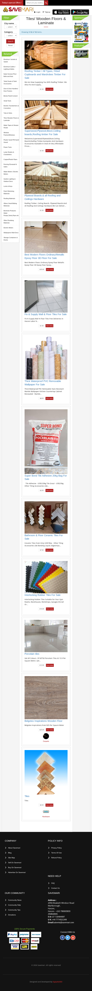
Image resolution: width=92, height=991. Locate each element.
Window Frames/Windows (9, 134)
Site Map (11, 858)
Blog (10, 853)
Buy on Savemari (14, 867)
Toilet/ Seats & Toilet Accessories (10, 83)
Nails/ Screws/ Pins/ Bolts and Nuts (10, 75)
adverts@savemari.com (64, 923)
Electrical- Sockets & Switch (10, 61)
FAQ (53, 883)
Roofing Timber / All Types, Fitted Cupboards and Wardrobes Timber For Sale (45, 74)
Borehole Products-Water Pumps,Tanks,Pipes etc (11, 213)
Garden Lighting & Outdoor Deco (9, 180)
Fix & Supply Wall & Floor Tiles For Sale (46, 314)
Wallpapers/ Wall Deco (11, 233)
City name (9, 23)
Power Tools (8, 147)
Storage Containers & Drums (11, 239)
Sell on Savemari (14, 863)
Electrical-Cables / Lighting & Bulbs (9, 68)
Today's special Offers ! (11, 3)
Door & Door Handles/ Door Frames (11, 90)
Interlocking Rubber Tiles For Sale (42, 595)
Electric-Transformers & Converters (11, 107)
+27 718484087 (58, 917)
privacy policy (56, 848)
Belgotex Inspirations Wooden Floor (43, 721)
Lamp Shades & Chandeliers (9, 153)
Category (8, 32)
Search (10, 41)
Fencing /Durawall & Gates (10, 166)
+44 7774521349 (59, 920)
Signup (47, 12)
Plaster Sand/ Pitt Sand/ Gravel (11, 141)
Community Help (14, 905)
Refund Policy (56, 858)
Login (38, 12)
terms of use (56, 853)
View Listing (49, 89)
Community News (14, 900)
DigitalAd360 (57, 982)
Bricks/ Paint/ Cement (10, 96)
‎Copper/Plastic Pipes (10, 159)
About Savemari (14, 848)
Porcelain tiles (32, 654)
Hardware (46, 817)
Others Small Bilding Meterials (10, 205)
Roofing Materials (9, 198)
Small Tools (7, 101)
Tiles (27, 796)
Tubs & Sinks (8, 113)
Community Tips (14, 910)
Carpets (46, 741)
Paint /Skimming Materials (9, 192)
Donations (12, 915)
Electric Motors (8, 228)
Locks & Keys (8, 186)
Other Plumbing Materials (9, 222)
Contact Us (55, 888)
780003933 (65, 911)
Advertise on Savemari (17, 872)
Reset (10, 45)
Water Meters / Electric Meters (11, 173)
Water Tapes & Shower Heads (11, 126)
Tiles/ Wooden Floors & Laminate (11, 119)
